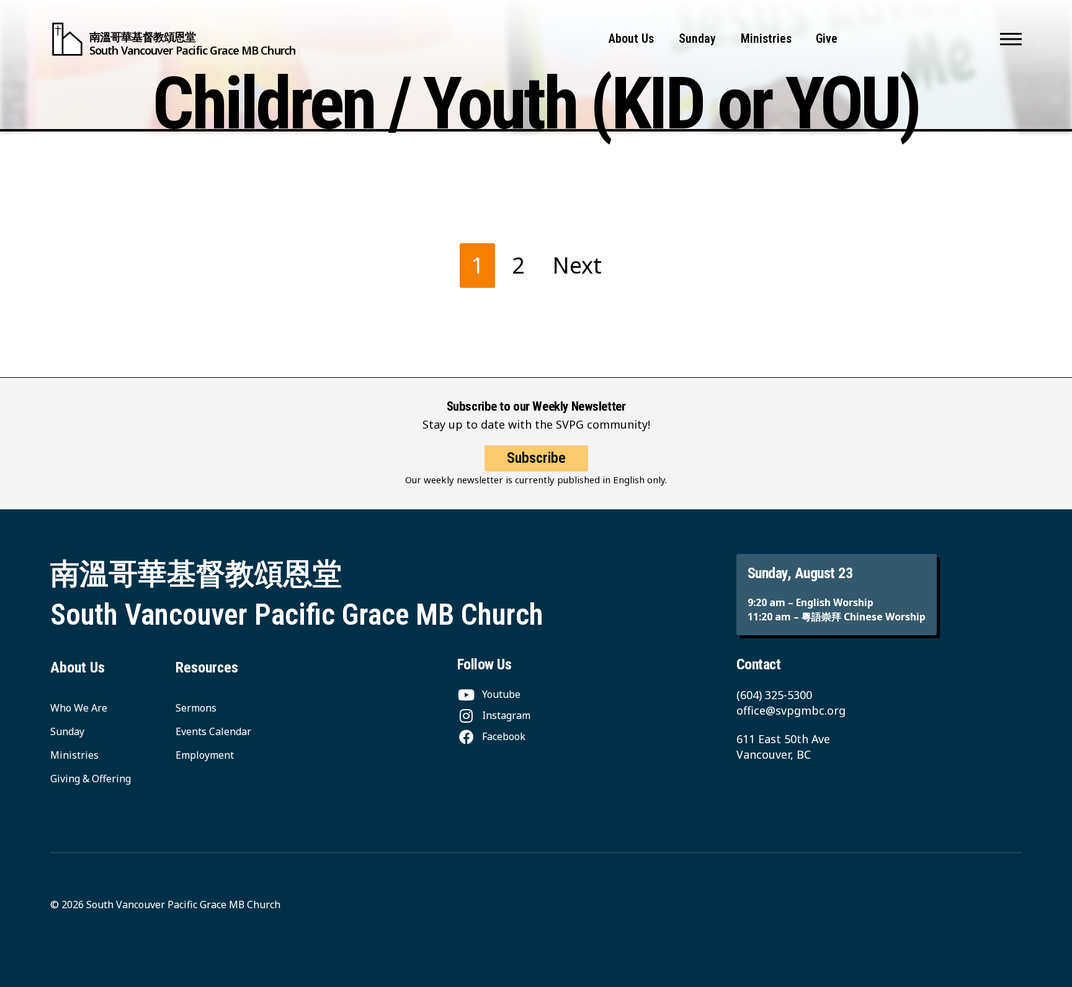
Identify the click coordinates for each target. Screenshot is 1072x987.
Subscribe (536, 458)
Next (577, 265)
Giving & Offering (90, 778)
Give (827, 39)
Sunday (697, 39)
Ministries (766, 39)
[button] (1011, 39)
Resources (207, 667)
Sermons (196, 708)
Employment (205, 755)
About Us (631, 39)
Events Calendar (213, 731)
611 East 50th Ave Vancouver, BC (783, 746)
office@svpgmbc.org (791, 710)
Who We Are (78, 708)
